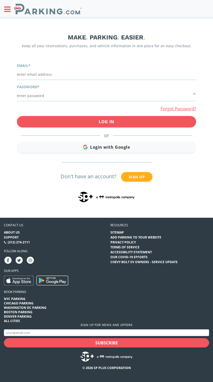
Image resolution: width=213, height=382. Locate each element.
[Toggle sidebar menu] (9, 9)
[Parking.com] (48, 9)
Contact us (13, 225)
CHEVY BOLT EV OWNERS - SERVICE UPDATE (144, 262)
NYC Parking (14, 299)
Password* (28, 86)
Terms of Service (124, 247)
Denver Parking (18, 316)
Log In (106, 122)
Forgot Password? (178, 109)
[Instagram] (30, 260)
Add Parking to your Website (135, 237)
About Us (12, 232)
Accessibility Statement (131, 252)
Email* (23, 65)
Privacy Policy (123, 242)
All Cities (12, 321)
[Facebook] (8, 260)
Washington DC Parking (25, 307)
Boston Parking (18, 312)
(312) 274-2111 (19, 242)
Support (11, 237)
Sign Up (137, 176)
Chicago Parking (19, 303)
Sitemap (117, 232)
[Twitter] (19, 260)
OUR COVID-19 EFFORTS (129, 257)
